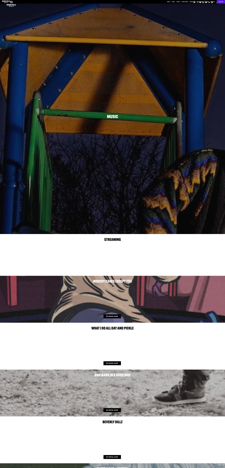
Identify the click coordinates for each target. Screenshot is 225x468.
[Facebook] (195, 3)
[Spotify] (203, 3)
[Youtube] (201, 3)
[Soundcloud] (209, 3)
